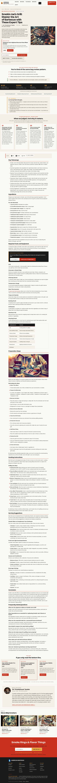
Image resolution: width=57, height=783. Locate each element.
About (16, 4)
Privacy (20, 781)
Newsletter (42, 770)
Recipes (17, 1)
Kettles (20, 768)
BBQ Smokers (7, 9)
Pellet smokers (22, 764)
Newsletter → (52, 3)
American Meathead (6, 3)
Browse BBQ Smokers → (17, 58)
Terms (24, 781)
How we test (32, 767)
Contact (31, 771)
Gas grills (20, 771)
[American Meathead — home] (2, 3)
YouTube (41, 764)
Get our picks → (22, 55)
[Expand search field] (40, 3)
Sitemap (27, 781)
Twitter (41, 768)
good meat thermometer (14, 291)
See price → (10, 50)
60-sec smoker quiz (38, 752)
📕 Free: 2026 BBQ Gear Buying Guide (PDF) (23, 752)
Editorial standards (33, 769)
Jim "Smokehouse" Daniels (9, 25)
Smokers (34, 1)
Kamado (20, 770)
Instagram (42, 766)
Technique (28, 1)
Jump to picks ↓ (6, 58)
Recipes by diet (11, 770)
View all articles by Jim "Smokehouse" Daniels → (23, 704)
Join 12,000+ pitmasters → (27, 259)
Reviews (22, 1)
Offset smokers (22, 766)
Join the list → (37, 749)
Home (3, 9)
